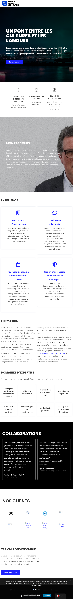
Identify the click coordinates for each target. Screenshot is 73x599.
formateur (39, 53)
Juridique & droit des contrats (8, 409)
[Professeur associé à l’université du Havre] (18, 264)
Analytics (37, 589)
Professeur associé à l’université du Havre (18, 275)
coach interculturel (54, 53)
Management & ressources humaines (63, 409)
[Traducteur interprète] (54, 213)
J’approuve (47, 595)
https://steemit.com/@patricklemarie (51, 353)
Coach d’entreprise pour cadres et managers (54, 275)
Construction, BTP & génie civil (45, 392)
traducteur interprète (15, 53)
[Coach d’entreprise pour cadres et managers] (54, 264)
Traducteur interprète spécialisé (18, 99)
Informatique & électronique (27, 409)
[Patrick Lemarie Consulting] (11, 3)
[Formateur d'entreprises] (18, 213)
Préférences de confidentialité (31, 595)
